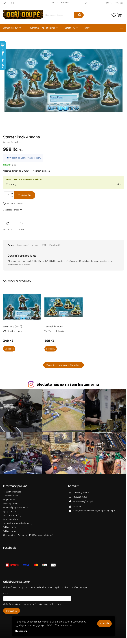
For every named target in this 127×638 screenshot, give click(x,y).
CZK (107, 3)
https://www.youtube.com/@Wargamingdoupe (94, 510)
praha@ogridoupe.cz (82, 492)
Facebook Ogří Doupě (82, 501)
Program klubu (9, 499)
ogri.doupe (78, 506)
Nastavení (21, 631)
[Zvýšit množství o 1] (11, 193)
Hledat (79, 15)
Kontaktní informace (60, 3)
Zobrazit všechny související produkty (63, 365)
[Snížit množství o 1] (11, 197)
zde (72, 625)
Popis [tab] (11, 245)
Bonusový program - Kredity (15, 507)
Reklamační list (9, 527)
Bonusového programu (31, 157)
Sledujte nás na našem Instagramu (68, 384)
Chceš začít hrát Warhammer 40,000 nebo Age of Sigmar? (28, 535)
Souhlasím (104, 623)
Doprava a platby (10, 495)
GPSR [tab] (44, 245)
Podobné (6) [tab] (55, 245)
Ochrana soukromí (11, 519)
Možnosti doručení (41, 171)
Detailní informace (11, 209)
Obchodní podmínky (12, 515)
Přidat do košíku (25, 195)
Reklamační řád (10, 531)
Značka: (12, 142)
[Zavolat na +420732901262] (7, 3)
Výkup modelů (9, 511)
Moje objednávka (10, 503)
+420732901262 (80, 497)
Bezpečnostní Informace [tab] (27, 245)
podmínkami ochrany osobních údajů (46, 604)
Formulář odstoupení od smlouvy (17, 523)
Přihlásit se (11, 611)
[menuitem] (44, 28)
